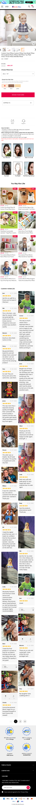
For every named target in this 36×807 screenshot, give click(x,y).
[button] (4, 30)
